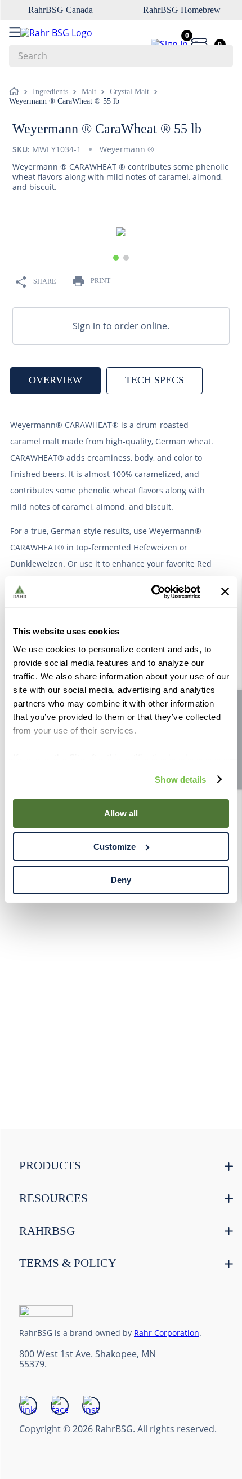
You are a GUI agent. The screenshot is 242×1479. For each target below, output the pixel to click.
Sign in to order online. (121, 326)
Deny (121, 879)
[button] (116, 258)
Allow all (121, 813)
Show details (180, 779)
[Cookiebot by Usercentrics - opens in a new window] (152, 591)
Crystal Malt (129, 91)
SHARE (44, 281)
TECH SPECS (154, 380)
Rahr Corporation (166, 1332)
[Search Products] (219, 56)
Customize (114, 846)
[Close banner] (225, 591)
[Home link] (16, 92)
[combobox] (121, 56)
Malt (89, 91)
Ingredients (50, 91)
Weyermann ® (127, 149)
